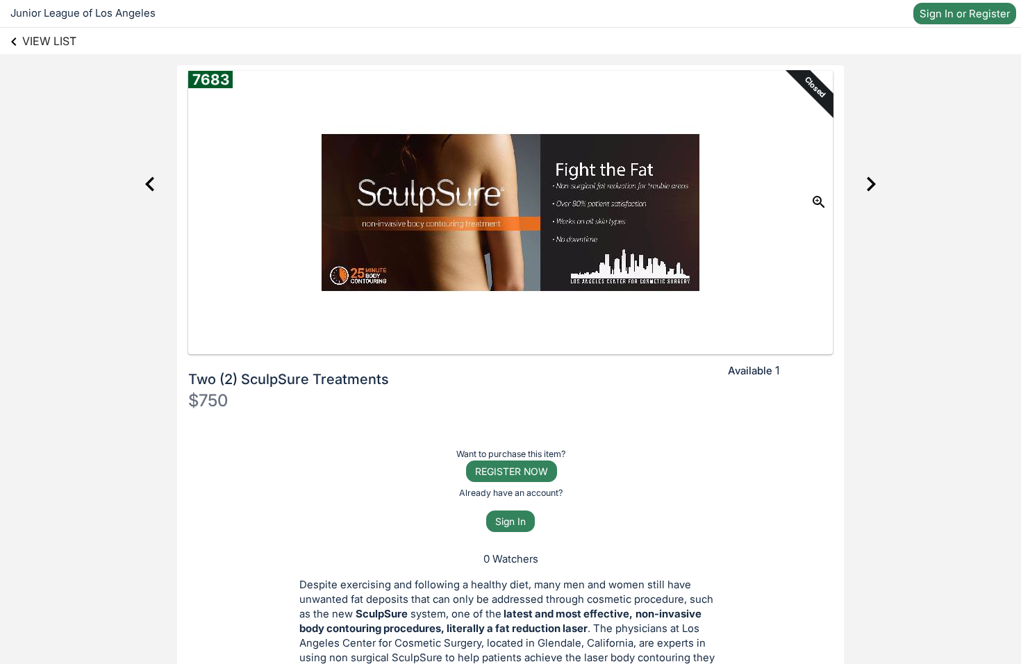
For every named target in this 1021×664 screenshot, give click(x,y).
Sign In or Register (965, 13)
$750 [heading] (208, 400)
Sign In (510, 521)
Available (750, 370)
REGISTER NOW (511, 471)
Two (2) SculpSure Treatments (288, 379)
